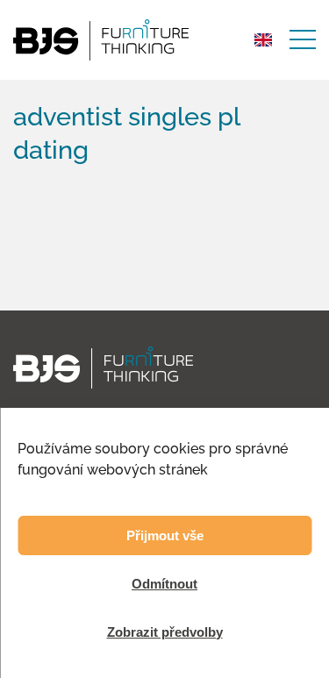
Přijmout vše (165, 535)
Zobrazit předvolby (165, 631)
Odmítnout (164, 583)
